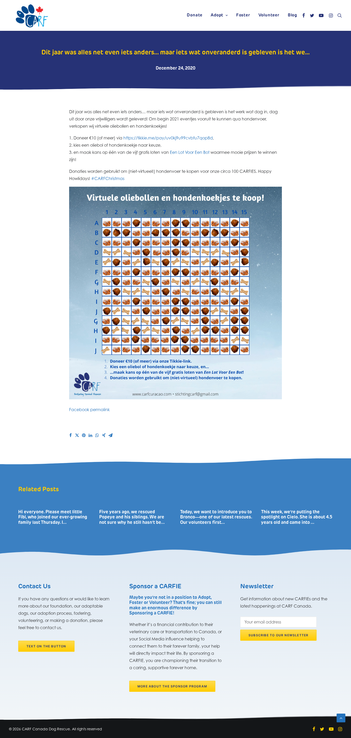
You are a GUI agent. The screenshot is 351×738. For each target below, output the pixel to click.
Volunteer (269, 15)
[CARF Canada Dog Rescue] (32, 15)
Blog (292, 15)
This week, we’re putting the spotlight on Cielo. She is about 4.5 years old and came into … (296, 517)
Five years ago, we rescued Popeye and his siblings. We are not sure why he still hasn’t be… (132, 517)
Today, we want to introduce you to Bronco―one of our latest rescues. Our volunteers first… (216, 517)
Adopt (217, 15)
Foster (243, 15)
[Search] (338, 15)
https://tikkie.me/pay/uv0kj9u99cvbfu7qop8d (168, 137)
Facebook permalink (89, 409)
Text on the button (46, 646)
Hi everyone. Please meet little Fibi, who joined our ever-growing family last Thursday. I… (52, 517)
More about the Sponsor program (172, 686)
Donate (194, 15)
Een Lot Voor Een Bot (189, 152)
